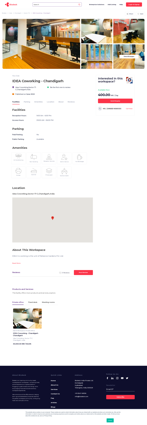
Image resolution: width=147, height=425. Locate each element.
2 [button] (26, 327)
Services (54, 389)
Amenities (38, 102)
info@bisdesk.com (81, 396)
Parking (27, 102)
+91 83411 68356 (80, 393)
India (10, 13)
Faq (52, 398)
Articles (54, 403)
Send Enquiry (115, 101)
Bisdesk (4, 13)
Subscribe (120, 397)
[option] (28, 319)
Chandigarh (18, 13)
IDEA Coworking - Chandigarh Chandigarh (25, 334)
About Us (54, 385)
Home (53, 381)
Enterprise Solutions (96, 4)
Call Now (129, 108)
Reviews (71, 102)
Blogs (53, 407)
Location (50, 102)
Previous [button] (16, 319)
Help (121, 4)
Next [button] (38, 319)
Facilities (16, 102)
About (61, 102)
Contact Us (55, 394)
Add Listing (112, 4)
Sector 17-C (27, 13)
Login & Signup (134, 4)
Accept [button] (110, 420)
